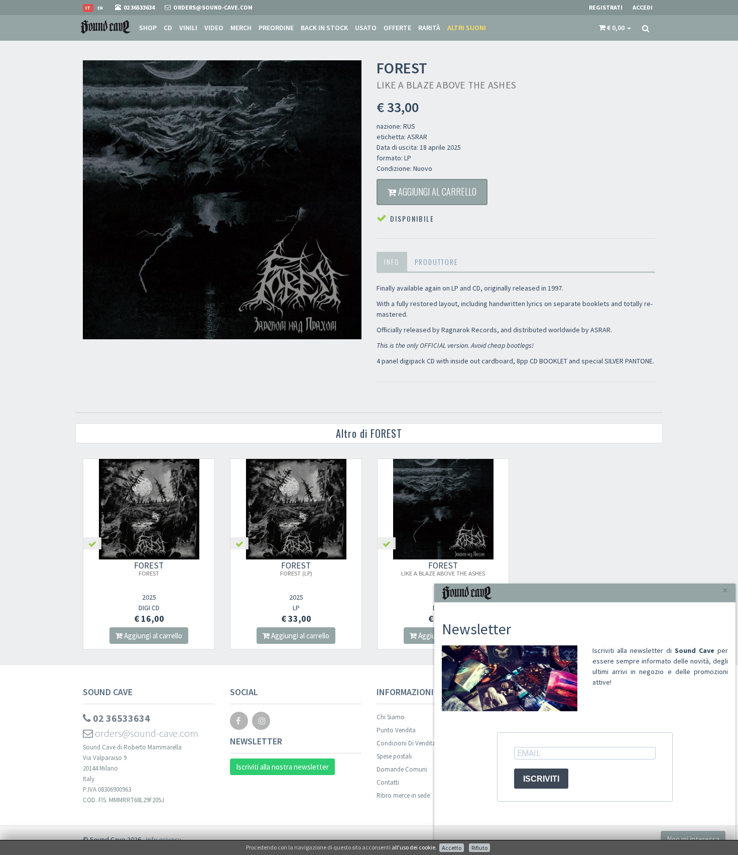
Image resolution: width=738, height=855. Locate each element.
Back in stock (324, 27)
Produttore (436, 261)
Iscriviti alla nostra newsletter (282, 767)
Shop (148, 27)
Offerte (397, 27)
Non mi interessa (693, 839)
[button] (615, 27)
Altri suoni (466, 27)
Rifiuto (479, 847)
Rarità (429, 27)
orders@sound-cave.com (145, 733)
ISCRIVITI (541, 779)
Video (213, 27)
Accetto (451, 847)
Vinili (188, 27)
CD (168, 27)
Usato (366, 27)
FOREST (149, 568)
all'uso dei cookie (413, 847)
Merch (241, 27)
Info (392, 261)
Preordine (276, 27)
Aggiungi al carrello (436, 191)
